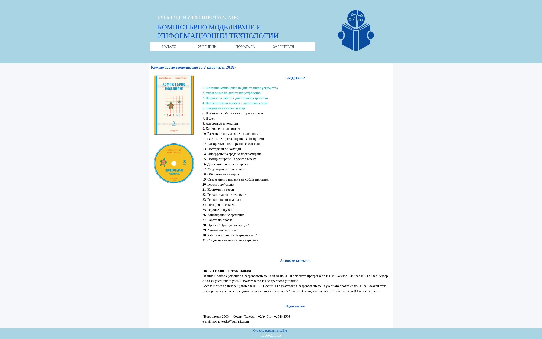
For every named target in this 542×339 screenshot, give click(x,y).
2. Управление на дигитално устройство (231, 93)
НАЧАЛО (169, 46)
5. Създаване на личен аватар (223, 108)
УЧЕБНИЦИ (207, 46)
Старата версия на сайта (270, 330)
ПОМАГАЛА (245, 46)
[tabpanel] (295, 199)
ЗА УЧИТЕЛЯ (283, 46)
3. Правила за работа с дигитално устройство (235, 98)
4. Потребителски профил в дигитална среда (234, 103)
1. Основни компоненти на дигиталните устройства (240, 88)
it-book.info (271, 335)
